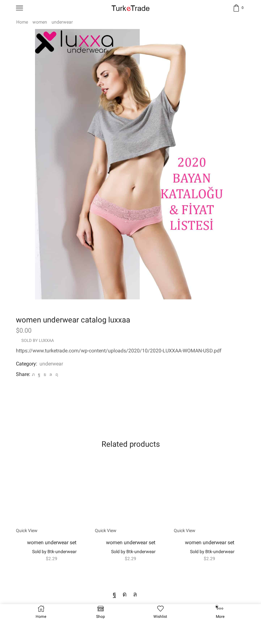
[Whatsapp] (135, 594)
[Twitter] (33, 374)
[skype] (56, 374)
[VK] (45, 374)
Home (22, 22)
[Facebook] (39, 374)
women (39, 22)
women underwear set (51, 542)
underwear (62, 22)
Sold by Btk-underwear (54, 551)
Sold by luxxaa (37, 340)
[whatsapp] (51, 374)
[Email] (145, 594)
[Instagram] (125, 594)
